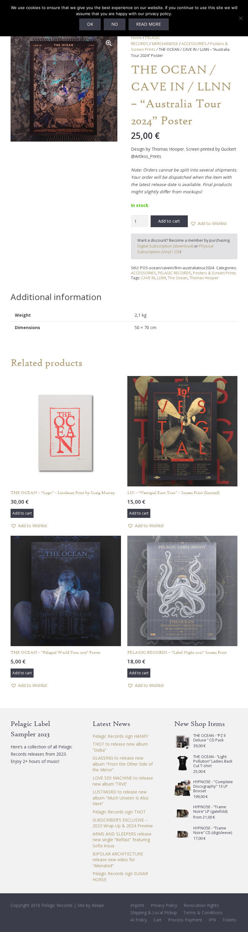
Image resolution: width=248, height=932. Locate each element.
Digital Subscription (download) (165, 246)
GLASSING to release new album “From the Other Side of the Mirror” (123, 764)
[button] (108, 43)
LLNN (161, 277)
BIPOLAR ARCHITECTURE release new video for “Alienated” (118, 859)
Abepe (98, 905)
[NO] (240, 18)
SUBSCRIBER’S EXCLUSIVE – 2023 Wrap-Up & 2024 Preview (123, 823)
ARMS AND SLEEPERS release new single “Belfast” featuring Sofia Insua (122, 840)
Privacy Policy (164, 905)
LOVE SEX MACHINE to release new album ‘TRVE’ (123, 781)
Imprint (137, 905)
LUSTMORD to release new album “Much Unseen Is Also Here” (120, 797)
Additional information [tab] (56, 296)
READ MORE (148, 24)
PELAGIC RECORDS (174, 273)
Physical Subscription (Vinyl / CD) (175, 249)
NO (114, 24)
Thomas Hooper (204, 277)
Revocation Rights (201, 905)
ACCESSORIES (194, 43)
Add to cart (169, 221)
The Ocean (178, 277)
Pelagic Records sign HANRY (120, 736)
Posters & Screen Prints (214, 273)
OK (90, 24)
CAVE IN (148, 277)
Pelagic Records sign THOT (119, 812)
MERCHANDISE (165, 43)
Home (136, 37)
